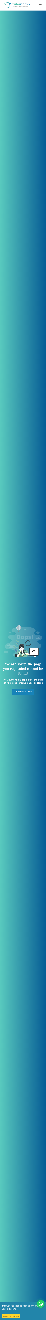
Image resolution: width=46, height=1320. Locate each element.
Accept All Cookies (11, 1316)
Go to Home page (23, 691)
